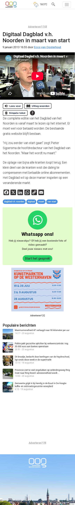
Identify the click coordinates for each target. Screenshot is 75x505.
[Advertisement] (37, 18)
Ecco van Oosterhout (47, 47)
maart (41, 201)
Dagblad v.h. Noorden (14, 201)
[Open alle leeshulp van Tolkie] (32, 112)
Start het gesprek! (37, 258)
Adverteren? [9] (37, 442)
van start (52, 201)
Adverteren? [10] (37, 26)
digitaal (31, 201)
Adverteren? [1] (37, 315)
